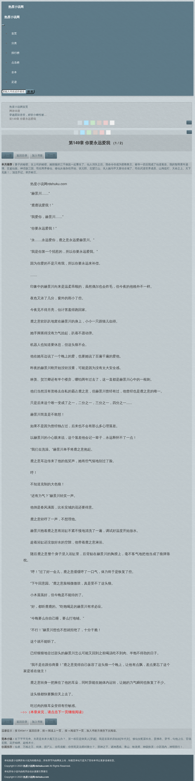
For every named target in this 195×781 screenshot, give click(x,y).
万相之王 (28, 747)
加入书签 (37, 155)
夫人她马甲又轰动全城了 (117, 168)
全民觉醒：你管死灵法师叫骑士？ (75, 747)
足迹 (14, 82)
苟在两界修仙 (44, 168)
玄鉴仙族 (12, 168)
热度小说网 (16, 6)
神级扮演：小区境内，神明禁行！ (163, 747)
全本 (14, 72)
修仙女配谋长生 (142, 739)
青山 (126, 747)
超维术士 (28, 743)
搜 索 (30, 91)
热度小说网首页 (18, 107)
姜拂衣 (158, 739)
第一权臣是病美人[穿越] (82, 739)
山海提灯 (164, 168)
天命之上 (177, 168)
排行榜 (15, 53)
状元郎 (83, 168)
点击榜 (15, 62)
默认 (189, 122)
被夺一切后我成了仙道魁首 (151, 164)
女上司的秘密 (39, 164)
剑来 (39, 747)
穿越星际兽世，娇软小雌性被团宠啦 (30, 114)
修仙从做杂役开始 (65, 168)
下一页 (51, 155)
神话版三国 (27, 168)
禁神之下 (103, 747)
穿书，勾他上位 (174, 739)
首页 (14, 33)
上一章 (7, 155)
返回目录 (21, 155)
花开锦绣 (15, 743)
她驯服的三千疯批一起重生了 (67, 164)
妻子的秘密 (21, 164)
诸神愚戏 (116, 747)
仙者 (17, 747)
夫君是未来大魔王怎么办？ (50, 739)
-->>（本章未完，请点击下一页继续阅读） (53, 711)
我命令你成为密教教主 (118, 164)
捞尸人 (48, 747)
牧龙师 (136, 747)
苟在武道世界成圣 (145, 168)
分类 (14, 43)
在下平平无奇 (23, 739)
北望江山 (95, 168)
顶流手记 (17, 172)
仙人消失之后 (95, 164)
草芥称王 (31, 172)
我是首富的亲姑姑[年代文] (114, 739)
